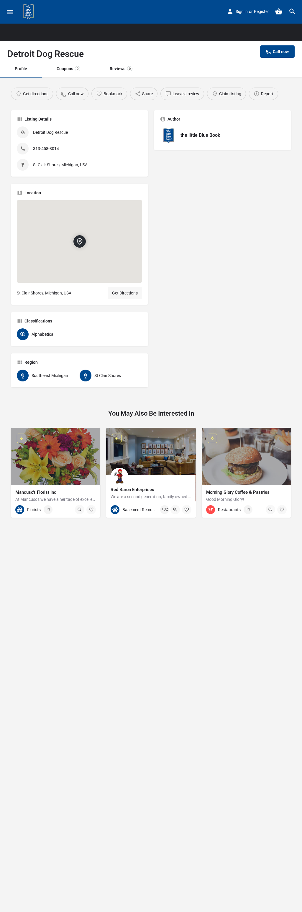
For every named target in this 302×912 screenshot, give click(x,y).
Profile (21, 68)
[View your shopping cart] (279, 11)
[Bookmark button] (91, 509)
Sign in (242, 11)
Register (261, 11)
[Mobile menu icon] (10, 12)
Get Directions (125, 293)
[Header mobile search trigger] (292, 11)
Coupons (67, 68)
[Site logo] (29, 11)
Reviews (120, 68)
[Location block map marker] (79, 241)
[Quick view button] (79, 509)
